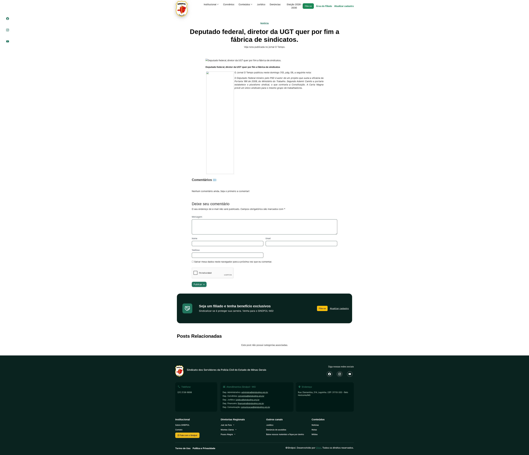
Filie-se (308, 6)
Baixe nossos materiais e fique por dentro (285, 434)
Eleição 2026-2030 (294, 6)
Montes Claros (227, 429)
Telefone (196, 250)
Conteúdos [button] (244, 4)
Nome (194, 238)
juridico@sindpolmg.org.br (247, 399)
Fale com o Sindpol (188, 435)
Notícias (315, 425)
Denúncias (275, 4)
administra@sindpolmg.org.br (254, 392)
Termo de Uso (183, 448)
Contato (178, 429)
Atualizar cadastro (344, 6)
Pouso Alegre (227, 434)
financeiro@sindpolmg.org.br (251, 403)
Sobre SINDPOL (182, 425)
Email (268, 238)
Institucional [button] (210, 4)
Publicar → (199, 284)
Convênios (228, 4)
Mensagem (197, 216)
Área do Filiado (324, 6)
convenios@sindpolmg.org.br (251, 396)
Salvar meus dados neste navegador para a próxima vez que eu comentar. (233, 261)
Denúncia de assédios (276, 429)
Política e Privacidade (204, 448)
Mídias (315, 434)
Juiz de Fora (226, 425)
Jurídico (261, 4)
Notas (314, 429)
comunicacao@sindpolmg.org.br (255, 407)
